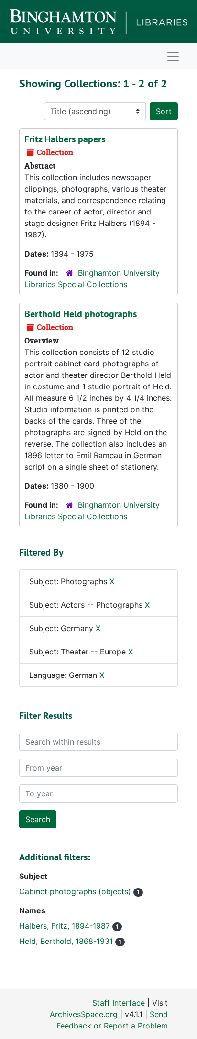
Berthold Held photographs (80, 314)
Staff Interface (118, 1002)
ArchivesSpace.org (84, 1014)
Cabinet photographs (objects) (76, 891)
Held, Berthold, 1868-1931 (67, 941)
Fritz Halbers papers (64, 139)
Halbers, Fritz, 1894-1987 (65, 926)
